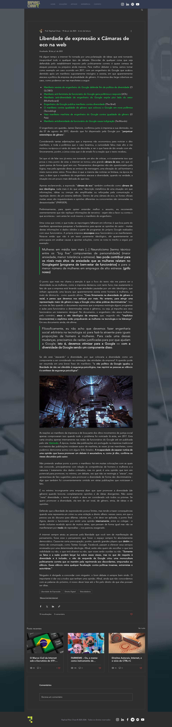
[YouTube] (138, 4)
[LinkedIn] (127, 4)
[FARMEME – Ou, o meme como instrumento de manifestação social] (86, 643)
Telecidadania (85, 591)
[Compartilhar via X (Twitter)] (47, 606)
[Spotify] (132, 4)
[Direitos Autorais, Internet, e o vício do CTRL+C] (127, 643)
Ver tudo (141, 628)
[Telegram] (132, 719)
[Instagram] (122, 4)
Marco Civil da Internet (49, 598)
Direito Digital (70, 591)
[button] (142, 10)
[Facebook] (127, 719)
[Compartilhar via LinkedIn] (53, 606)
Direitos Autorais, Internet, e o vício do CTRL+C (127, 659)
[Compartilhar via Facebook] (40, 606)
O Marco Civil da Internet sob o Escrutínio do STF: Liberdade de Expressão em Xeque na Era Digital (44, 659)
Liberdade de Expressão (50, 591)
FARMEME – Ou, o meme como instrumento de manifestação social (84, 659)
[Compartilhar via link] (59, 606)
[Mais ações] (131, 30)
